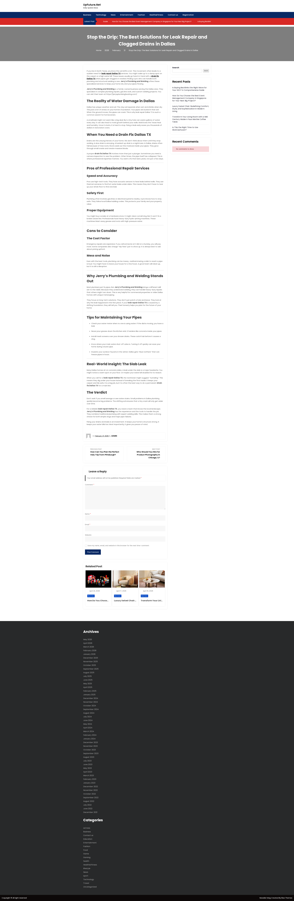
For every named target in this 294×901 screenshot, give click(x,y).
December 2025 (90, 658)
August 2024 (88, 713)
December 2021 (90, 812)
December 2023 (90, 742)
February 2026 (89, 650)
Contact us (173, 15)
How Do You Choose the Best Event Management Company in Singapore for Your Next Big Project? (136, 21)
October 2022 (89, 794)
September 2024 (91, 709)
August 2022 (88, 801)
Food (85, 850)
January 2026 (89, 654)
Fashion (141, 15)
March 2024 (88, 731)
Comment (89, 485)
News (113, 15)
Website (88, 535)
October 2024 (89, 705)
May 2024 (87, 724)
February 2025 (89, 691)
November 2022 (90, 790)
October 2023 (89, 749)
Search (175, 67)
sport (85, 875)
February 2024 (89, 735)
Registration (188, 15)
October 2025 (89, 665)
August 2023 (88, 757)
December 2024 (90, 698)
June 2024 (88, 720)
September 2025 (91, 669)
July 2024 (87, 716)
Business (87, 15)
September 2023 (90, 753)
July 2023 (87, 760)
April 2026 (87, 643)
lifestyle (86, 868)
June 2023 (87, 764)
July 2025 (87, 676)
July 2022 (87, 805)
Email (87, 525)
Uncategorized (90, 886)
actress (86, 828)
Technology (101, 15)
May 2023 (87, 768)
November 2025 (90, 661)
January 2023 (89, 783)
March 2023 (88, 775)
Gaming (86, 857)
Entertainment (126, 15)
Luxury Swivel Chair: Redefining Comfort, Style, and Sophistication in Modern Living (190, 109)
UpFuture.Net (92, 5)
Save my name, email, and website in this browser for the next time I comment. (118, 546)
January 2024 (89, 738)
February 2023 (89, 779)
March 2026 (88, 647)
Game (86, 853)
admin (114, 436)
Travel (86, 883)
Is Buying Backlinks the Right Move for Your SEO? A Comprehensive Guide (189, 88)
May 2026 (87, 639)
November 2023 (90, 746)
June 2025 (87, 680)
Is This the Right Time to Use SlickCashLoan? (185, 128)
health (86, 861)
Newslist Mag (265, 898)
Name (88, 514)
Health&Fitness (156, 15)
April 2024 (87, 727)
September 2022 (90, 797)
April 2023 (87, 771)
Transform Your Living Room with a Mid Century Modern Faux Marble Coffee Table (190, 119)
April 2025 (87, 687)
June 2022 (87, 808)
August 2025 (88, 672)
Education (87, 839)
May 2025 (87, 683)
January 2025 (89, 694)
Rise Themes (286, 898)
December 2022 (90, 786)
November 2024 (90, 702)
